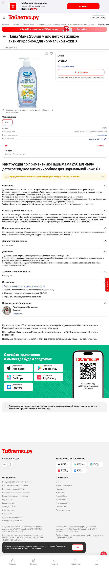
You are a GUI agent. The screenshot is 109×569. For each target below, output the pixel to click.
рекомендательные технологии (29, 546)
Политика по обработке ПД (13, 489)
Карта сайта (7, 499)
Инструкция (11, 47)
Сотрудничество (63, 503)
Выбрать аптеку (98, 18)
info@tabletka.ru (8, 503)
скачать (83, 6)
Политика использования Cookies (16, 492)
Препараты (7, 514)
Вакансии (60, 492)
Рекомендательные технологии (15, 496)
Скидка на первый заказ (12, 521)
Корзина (54, 564)
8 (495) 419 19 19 (8, 506)
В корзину (83, 72)
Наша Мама (102, 135)
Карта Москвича (63, 499)
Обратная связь (8, 510)
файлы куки (50, 546)
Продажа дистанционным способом (17, 482)
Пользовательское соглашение (15, 485)
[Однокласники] (11, 464)
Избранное (75, 564)
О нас (58, 482)
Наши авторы (61, 506)
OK (77, 547)
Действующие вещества (12, 517)
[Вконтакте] (4, 464)
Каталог (33, 564)
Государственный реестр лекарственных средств (24, 286)
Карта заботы (61, 496)
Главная (12, 564)
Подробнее (17, 314)
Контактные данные (64, 485)
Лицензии (60, 489)
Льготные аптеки (63, 510)
